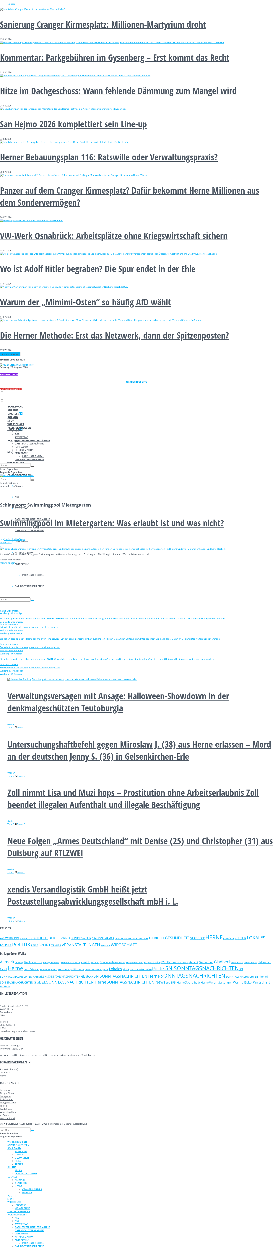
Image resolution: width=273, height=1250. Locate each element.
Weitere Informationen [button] (11, 630)
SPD (168, 982)
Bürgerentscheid (134, 962)
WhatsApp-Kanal (8, 1112)
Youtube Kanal (7, 1118)
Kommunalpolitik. (48, 969)
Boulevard (106, 962)
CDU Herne (168, 962)
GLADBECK (197, 938)
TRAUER (56, 945)
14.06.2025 (6, 542)
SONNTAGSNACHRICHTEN (192, 975)
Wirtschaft (261, 982)
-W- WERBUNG (9, 938)
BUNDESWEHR (81, 938)
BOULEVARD (15, 406)
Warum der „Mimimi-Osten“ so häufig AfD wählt (85, 302)
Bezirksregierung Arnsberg (46, 962)
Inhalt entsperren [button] (9, 623)
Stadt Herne (201, 982)
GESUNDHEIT (177, 937)
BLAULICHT (38, 937)
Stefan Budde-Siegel (14, 539)
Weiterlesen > (11, 559)
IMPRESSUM (21, 541)
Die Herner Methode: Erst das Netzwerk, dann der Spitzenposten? (114, 335)
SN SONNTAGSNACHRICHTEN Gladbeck (68, 976)
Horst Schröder (31, 969)
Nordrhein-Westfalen (141, 969)
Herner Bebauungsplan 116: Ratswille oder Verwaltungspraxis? (109, 157)
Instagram (5, 1096)
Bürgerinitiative (152, 962)
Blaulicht (85, 962)
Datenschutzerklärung (75, 1123)
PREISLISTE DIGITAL (33, 456)
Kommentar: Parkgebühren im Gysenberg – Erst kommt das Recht (114, 57)
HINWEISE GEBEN (9, 374)
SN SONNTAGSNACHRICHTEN (202, 968)
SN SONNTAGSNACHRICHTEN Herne (127, 976)
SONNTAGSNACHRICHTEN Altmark (247, 976)
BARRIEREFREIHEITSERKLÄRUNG (32, 440)
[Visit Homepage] (17, 365)
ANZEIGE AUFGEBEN (11, 389)
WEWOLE (105, 945)
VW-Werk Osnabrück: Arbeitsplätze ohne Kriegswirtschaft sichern (114, 235)
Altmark (7, 961)
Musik (126, 969)
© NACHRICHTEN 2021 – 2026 (23, 1123)
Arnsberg (19, 962)
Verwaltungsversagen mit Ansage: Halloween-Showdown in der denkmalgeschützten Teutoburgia (118, 702)
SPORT (11, 452)
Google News (7, 1093)
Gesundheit (206, 962)
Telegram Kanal (8, 1102)
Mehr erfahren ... (10, 353)
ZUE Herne (5, 986)
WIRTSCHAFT (15, 424)
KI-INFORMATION (24, 450)
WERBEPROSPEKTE (17, 1142)
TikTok (3, 1105)
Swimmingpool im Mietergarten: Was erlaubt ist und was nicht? (112, 523)
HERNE (214, 937)
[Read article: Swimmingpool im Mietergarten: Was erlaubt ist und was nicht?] (136, 548)
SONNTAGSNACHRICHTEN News (136, 982)
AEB (17, 431)
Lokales (115, 968)
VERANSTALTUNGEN (81, 944)
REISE (34, 945)
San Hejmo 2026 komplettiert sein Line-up (73, 124)
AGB (17, 497)
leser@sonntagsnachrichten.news (17, 1031)
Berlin (28, 962)
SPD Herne (178, 982)
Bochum (95, 962)
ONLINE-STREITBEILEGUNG (29, 459)
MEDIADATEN (22, 563)
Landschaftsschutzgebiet (96, 969)
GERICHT (156, 937)
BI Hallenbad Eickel (70, 962)
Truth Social (6, 1108)
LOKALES (14, 413)
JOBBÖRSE (228, 938)
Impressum (55, 1123)
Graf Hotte (237, 962)
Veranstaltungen (221, 982)
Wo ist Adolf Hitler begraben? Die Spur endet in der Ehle (97, 269)
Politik (158, 968)
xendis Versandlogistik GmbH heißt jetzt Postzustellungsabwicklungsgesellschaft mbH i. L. (92, 895)
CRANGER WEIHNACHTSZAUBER (131, 938)
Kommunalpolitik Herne (71, 969)
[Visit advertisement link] (28, 610)
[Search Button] (32, 466)
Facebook (5, 1089)
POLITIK (12, 417)
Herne (15, 968)
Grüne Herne (250, 962)
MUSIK (6, 944)
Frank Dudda (181, 962)
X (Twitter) (5, 1115)
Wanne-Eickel (242, 982)
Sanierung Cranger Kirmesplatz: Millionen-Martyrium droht (103, 24)
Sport (189, 982)
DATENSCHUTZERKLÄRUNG (29, 530)
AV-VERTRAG (21, 508)
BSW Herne (119, 962)
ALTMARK (24, 938)
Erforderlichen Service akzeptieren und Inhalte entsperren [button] (30, 627)
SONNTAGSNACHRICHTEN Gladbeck (23, 982)
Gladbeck (222, 961)
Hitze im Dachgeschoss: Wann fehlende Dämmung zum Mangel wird (118, 91)
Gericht (193, 962)
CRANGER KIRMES (103, 938)
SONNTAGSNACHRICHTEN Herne (76, 982)
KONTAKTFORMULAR (18, 1211)
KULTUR (12, 410)
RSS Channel (6, 1099)
